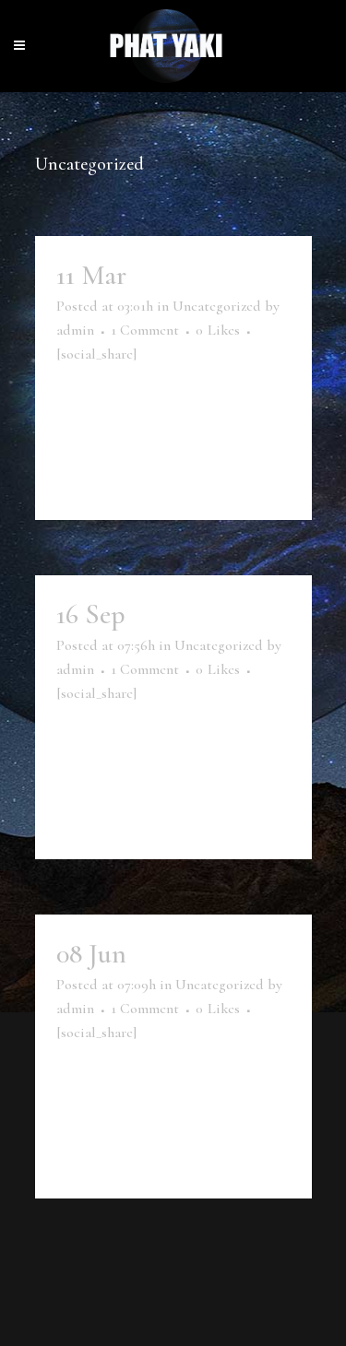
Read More (110, 473)
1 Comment (145, 330)
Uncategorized (217, 306)
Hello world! (201, 275)
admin (75, 330)
